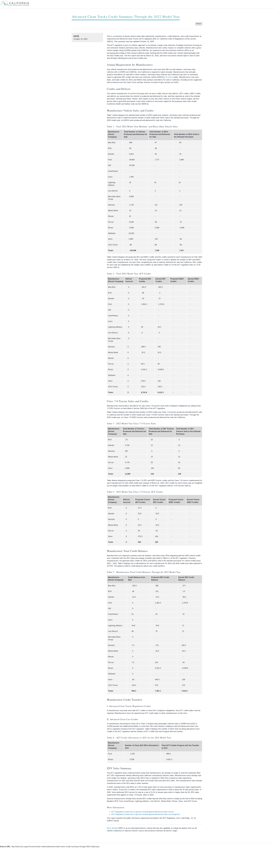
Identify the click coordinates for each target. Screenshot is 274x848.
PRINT (198, 24)
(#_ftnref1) (112, 828)
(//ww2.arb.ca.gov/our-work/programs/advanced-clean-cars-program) (145, 814)
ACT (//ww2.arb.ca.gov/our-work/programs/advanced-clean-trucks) (142, 812)
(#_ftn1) (167, 77)
